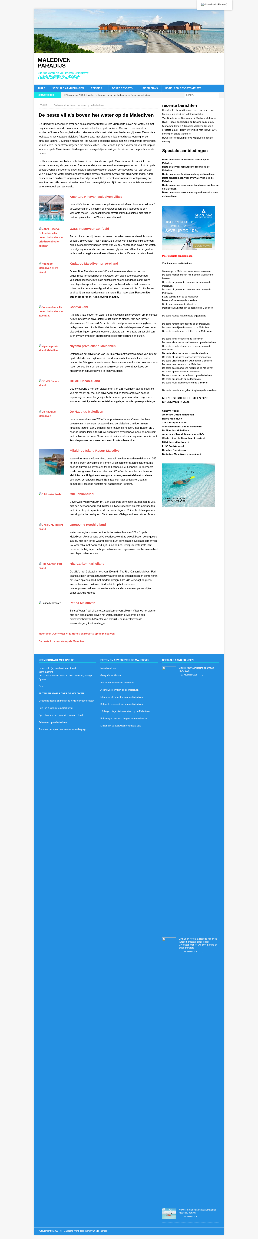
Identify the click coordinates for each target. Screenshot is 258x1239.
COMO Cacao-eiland (85, 381)
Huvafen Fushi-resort (175, 450)
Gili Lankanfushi (82, 494)
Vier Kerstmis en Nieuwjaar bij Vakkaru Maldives (189, 118)
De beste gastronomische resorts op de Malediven (187, 368)
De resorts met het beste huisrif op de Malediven (187, 375)
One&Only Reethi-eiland (88, 524)
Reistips (96, 88)
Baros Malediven (172, 418)
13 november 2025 (189, 1217)
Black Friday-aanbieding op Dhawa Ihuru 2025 (188, 121)
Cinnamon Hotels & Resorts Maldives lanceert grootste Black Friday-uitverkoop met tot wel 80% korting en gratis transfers (189, 129)
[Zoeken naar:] (201, 95)
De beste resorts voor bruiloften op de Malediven (186, 331)
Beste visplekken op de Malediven (179, 304)
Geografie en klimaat (110, 675)
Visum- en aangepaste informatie (117, 682)
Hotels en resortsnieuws (183, 88)
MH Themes (101, 1231)
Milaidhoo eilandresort (175, 442)
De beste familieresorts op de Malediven (182, 338)
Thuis (41, 88)
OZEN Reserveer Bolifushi (89, 228)
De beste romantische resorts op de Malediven (186, 323)
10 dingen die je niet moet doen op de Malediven (125, 711)
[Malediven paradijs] (129, 50)
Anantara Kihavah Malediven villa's (96, 197)
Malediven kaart (108, 668)
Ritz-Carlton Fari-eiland (87, 563)
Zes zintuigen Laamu (174, 422)
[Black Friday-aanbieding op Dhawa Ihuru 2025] (169, 798)
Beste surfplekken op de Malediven (180, 300)
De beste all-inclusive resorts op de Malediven (185, 353)
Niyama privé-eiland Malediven (93, 346)
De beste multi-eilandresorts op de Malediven (185, 382)
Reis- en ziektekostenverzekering (55, 708)
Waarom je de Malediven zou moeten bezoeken (186, 271)
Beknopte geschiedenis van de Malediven (121, 704)
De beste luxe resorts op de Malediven (62, 641)
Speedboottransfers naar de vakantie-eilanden (62, 715)
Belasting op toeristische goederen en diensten (124, 718)
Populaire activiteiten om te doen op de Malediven (187, 307)
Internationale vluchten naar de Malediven (121, 697)
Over (41, 686)
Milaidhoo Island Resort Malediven (95, 450)
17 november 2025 (189, 952)
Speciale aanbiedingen (68, 88)
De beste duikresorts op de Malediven (181, 379)
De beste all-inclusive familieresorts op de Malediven (189, 342)
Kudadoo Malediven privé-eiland (94, 263)
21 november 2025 (189, 675)
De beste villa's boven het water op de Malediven (187, 360)
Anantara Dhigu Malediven (178, 414)
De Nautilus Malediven (86, 411)
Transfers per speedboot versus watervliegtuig (62, 729)
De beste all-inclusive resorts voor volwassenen (186, 357)
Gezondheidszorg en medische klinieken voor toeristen (66, 700)
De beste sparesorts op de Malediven (181, 371)
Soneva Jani (79, 307)
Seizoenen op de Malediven (53, 722)
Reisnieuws (150, 88)
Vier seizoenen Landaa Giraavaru (182, 426)
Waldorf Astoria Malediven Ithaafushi (184, 438)
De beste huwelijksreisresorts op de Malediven (185, 327)
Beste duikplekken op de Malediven (180, 296)
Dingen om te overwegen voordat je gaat (120, 725)
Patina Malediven (82, 603)
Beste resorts (122, 88)
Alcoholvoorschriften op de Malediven (119, 690)
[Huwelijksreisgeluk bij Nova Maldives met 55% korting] (169, 1213)
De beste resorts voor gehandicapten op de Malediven (189, 390)
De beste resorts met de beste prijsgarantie (184, 315)
